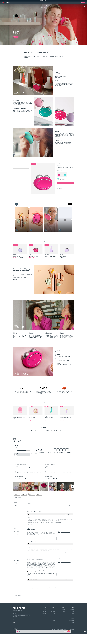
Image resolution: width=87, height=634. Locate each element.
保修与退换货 (44, 613)
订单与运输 (45, 611)
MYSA (73, 615)
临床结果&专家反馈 (57, 430)
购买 (68, 631)
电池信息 (45, 616)
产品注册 (63, 609)
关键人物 (72, 622)
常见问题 (45, 615)
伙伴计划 (72, 611)
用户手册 (15, 173)
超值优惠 (82, 2)
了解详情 (15, 279)
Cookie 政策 (72, 624)
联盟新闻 (72, 613)
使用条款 (72, 618)
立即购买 (16, 36)
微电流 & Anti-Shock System (32, 430)
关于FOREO (72, 609)
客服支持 (63, 611)
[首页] (43, 6)
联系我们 (45, 609)
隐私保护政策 (71, 620)
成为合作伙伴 (71, 616)
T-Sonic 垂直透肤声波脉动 (46, 430)
